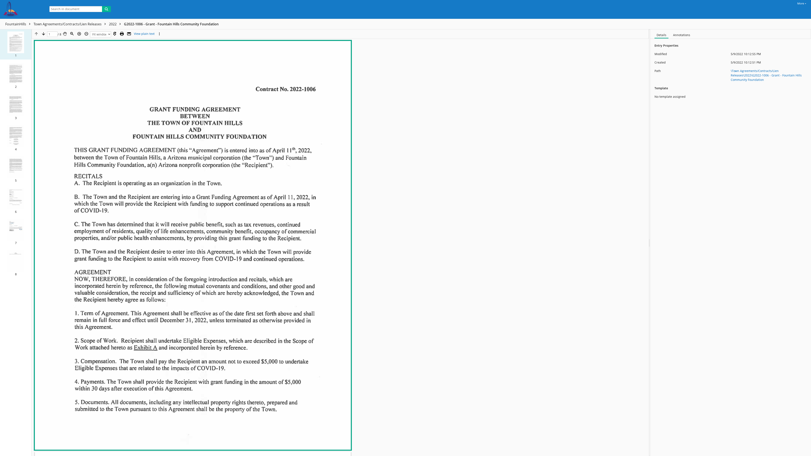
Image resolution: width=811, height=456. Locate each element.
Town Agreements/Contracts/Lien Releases (68, 24)
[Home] (22, 9)
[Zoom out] (86, 33)
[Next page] (43, 33)
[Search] (106, 9)
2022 (113, 24)
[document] (730, 242)
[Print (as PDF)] (121, 33)
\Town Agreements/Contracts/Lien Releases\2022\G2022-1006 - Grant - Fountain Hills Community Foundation (766, 75)
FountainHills (16, 24)
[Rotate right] (114, 33)
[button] (15, 44)
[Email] (129, 33)
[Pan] (64, 33)
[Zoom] (72, 33)
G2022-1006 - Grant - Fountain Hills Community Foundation (171, 24)
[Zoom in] (79, 33)
